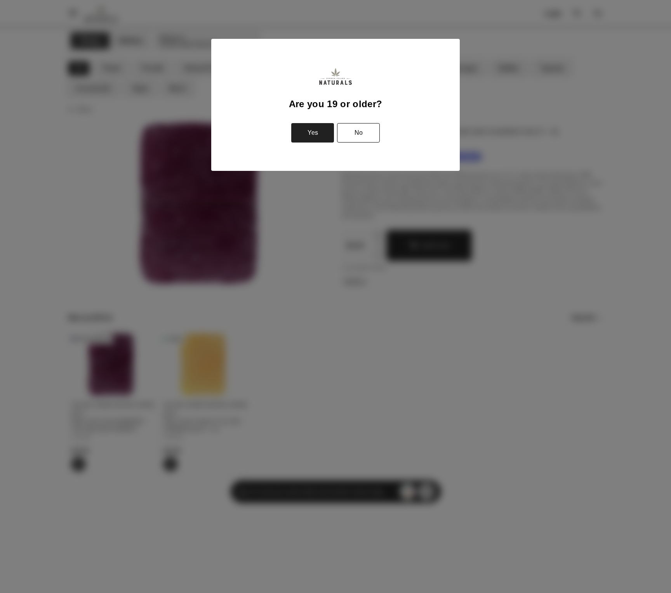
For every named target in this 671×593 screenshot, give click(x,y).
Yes (313, 132)
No (359, 132)
